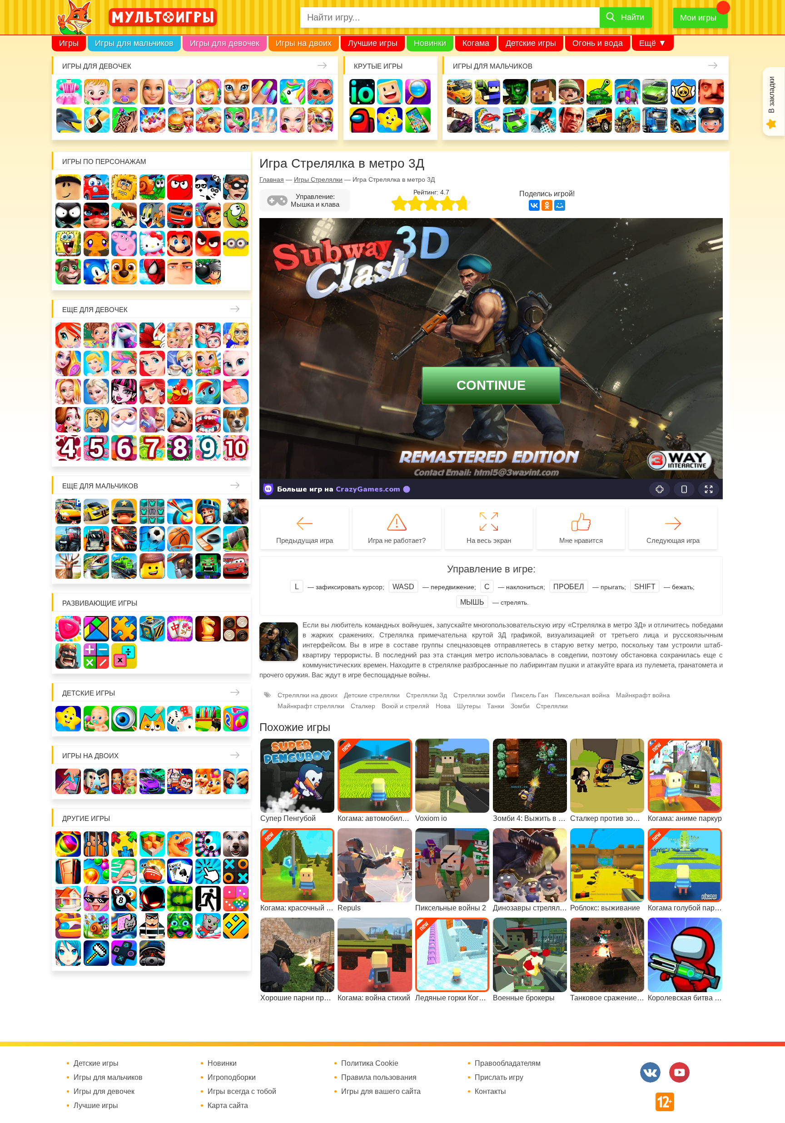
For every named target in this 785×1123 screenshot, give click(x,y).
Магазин (208, 363)
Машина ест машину (487, 120)
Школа (96, 335)
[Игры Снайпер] (235, 511)
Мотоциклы (627, 120)
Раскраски (152, 335)
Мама (208, 335)
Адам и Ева (124, 187)
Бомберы (208, 271)
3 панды (208, 187)
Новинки (430, 43)
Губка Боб (68, 243)
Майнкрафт (543, 91)
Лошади (124, 335)
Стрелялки (487, 91)
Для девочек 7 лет (152, 448)
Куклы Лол (320, 91)
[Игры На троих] (124, 844)
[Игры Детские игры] (68, 718)
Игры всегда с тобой (242, 1091)
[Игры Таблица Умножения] (124, 656)
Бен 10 (124, 215)
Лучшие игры (372, 43)
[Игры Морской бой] (152, 871)
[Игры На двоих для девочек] (124, 781)
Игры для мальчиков (134, 43)
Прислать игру (499, 1077)
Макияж (292, 120)
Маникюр (264, 91)
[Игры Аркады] (124, 926)
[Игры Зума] (180, 926)
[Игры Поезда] (124, 566)
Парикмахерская (124, 363)
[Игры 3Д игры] (152, 844)
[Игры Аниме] (68, 953)
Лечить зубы (208, 419)
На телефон (418, 120)
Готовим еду (181, 120)
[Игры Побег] (96, 844)
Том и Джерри (152, 215)
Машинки (515, 120)
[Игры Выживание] (235, 539)
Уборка (181, 91)
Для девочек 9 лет (208, 448)
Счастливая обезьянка (96, 243)
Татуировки (125, 120)
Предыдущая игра (304, 540)
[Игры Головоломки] (152, 628)
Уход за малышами (125, 91)
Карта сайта (228, 1105)
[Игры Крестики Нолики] (235, 871)
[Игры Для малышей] (96, 718)
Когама (475, 43)
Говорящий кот (68, 271)
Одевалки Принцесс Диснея (68, 419)
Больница (235, 335)
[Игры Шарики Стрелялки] (68, 844)
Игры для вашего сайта (381, 1091)
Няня (180, 335)
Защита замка (627, 91)
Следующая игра (673, 540)
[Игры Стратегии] (68, 656)
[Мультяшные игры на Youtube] (679, 1072)
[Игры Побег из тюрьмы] (152, 926)
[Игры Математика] (96, 656)
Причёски (68, 363)
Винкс (68, 335)
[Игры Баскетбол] (180, 539)
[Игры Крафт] (152, 511)
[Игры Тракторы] (68, 539)
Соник (96, 271)
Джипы (599, 120)
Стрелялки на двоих (308, 695)
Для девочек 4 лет (68, 448)
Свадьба (68, 391)
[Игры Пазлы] (124, 628)
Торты (152, 120)
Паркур (543, 120)
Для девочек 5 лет (96, 448)
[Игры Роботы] (180, 566)
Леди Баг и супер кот (96, 215)
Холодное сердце (96, 391)
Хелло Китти (152, 243)
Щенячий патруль (124, 271)
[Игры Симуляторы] (152, 953)
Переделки (152, 419)
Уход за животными (208, 120)
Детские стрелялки (372, 695)
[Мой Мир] (559, 205)
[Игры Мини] (235, 898)
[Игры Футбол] (152, 539)
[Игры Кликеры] (208, 871)
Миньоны (235, 243)
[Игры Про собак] (235, 844)
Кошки (236, 91)
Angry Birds (208, 243)
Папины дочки (96, 419)
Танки (599, 91)
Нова (443, 706)
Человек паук (152, 271)
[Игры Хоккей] (208, 539)
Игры (69, 43)
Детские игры (531, 43)
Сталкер (363, 706)
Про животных (235, 419)
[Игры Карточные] (180, 871)
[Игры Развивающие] (235, 718)
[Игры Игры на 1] (124, 871)
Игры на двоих (304, 43)
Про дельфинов (69, 120)
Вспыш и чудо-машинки (180, 215)
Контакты (490, 1091)
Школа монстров (124, 391)
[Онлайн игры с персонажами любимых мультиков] (163, 17)
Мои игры (698, 17)
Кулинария (96, 120)
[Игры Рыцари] (208, 511)
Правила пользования (379, 1077)
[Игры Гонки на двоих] (152, 781)
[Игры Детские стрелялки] (208, 718)
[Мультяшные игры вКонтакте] (650, 1072)
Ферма (180, 391)
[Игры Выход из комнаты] (208, 898)
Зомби (515, 91)
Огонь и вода (597, 43)
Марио (180, 243)
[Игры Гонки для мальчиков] (96, 511)
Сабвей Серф (208, 215)
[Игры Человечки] (152, 898)
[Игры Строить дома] (68, 898)
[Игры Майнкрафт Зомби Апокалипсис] (208, 566)
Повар (180, 419)
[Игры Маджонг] (180, 628)
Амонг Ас (362, 120)
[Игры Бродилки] (96, 926)
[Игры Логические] (96, 628)
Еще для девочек (95, 309)
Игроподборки (232, 1077)
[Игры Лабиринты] (68, 926)
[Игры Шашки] (235, 628)
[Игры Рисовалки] (152, 718)
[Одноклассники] (547, 205)
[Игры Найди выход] (68, 871)
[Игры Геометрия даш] (235, 926)
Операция (264, 120)
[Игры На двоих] (68, 781)
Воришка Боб (235, 187)
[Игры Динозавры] (180, 844)
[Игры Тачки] (235, 566)
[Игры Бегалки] (208, 926)
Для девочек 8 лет (180, 448)
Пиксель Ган (530, 695)
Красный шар (180, 187)
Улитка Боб (152, 187)
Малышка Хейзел (96, 91)
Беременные (235, 391)
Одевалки (69, 91)
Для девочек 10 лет (235, 448)
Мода (320, 120)
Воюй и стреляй (405, 706)
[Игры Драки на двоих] (235, 781)
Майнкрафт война (643, 695)
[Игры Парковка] (68, 511)
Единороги (292, 91)
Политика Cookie (369, 1063)
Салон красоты (236, 120)
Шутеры (459, 120)
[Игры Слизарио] (208, 844)
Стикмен (68, 215)
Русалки (152, 391)
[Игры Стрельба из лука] (180, 511)
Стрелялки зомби (479, 695)
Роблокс (68, 187)
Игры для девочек (224, 43)
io (362, 91)
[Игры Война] (124, 511)
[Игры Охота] (68, 566)
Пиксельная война (582, 695)
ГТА (571, 120)
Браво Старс (683, 91)
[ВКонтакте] (534, 205)
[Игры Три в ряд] (68, 628)
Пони (208, 391)
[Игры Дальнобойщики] (96, 539)
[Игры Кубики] (180, 718)
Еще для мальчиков (100, 486)
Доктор (208, 91)
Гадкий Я (180, 271)
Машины (655, 91)
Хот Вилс (683, 120)
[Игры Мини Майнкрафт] (96, 953)
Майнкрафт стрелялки (311, 706)
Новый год (124, 419)
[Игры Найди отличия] (124, 718)
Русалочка (152, 363)
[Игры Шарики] (96, 871)
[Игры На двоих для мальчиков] (96, 781)
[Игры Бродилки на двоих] (208, 781)
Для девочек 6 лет (124, 448)
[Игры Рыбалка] (96, 566)
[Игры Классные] (96, 898)
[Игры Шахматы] (208, 628)
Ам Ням (235, 215)
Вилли (96, 187)
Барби (152, 91)
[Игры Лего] (152, 566)
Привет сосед (711, 91)
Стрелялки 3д (426, 695)
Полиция (711, 120)
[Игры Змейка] (180, 898)
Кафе (180, 363)
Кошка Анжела (235, 363)
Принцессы (96, 363)
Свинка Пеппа (124, 243)
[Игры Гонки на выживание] (124, 539)
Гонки (459, 91)
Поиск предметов (418, 91)
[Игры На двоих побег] (180, 781)
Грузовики (655, 120)
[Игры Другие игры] (124, 953)
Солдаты (571, 91)
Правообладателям (508, 1063)
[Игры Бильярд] (124, 898)
